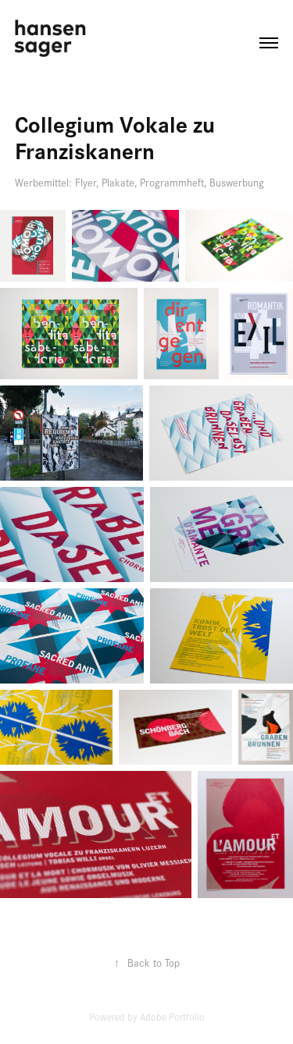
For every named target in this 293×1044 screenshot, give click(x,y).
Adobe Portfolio (172, 1016)
